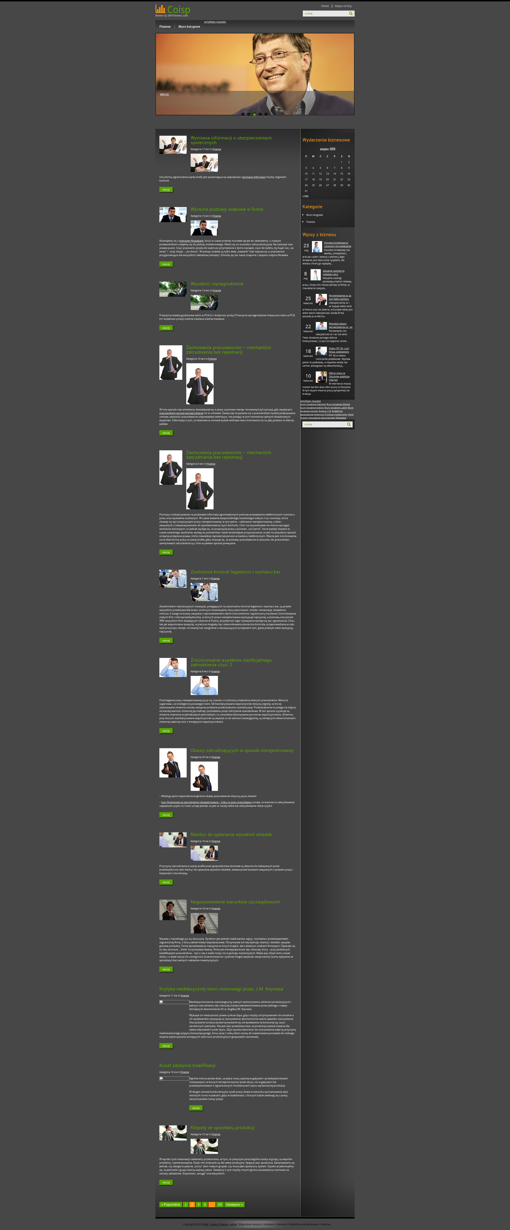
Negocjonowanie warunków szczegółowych (235, 902)
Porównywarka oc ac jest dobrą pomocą (340, 297)
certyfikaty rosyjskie (215, 22)
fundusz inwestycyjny (336, 414)
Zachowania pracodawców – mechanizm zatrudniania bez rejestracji (228, 349)
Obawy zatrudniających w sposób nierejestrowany (242, 750)
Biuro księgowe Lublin (336, 407)
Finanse (165, 26)
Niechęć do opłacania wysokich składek (231, 834)
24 (220, 1204)
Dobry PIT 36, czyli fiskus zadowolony (339, 350)
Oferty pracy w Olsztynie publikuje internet (339, 376)
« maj (305, 195)
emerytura (319, 414)
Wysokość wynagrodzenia (217, 284)
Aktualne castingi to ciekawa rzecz (333, 272)
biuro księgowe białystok (313, 404)
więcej (164, 94)
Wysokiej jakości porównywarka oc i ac (341, 325)
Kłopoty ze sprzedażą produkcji (223, 1127)
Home (325, 6)
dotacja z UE (325, 411)
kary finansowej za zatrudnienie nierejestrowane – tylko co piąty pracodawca (206, 802)
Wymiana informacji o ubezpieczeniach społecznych (231, 140)
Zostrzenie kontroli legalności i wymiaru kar (235, 572)
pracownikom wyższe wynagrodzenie (181, 413)
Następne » (234, 1204)
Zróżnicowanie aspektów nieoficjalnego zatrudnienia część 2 (231, 662)
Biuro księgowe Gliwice (338, 404)
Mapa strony (343, 6)
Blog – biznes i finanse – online (220, 1224)
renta (350, 414)
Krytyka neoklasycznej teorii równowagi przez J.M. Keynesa (221, 989)
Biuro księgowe (189, 26)
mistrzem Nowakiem (191, 240)
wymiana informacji (253, 177)
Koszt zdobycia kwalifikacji (187, 1065)
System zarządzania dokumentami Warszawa (323, 417)
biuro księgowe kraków (312, 407)
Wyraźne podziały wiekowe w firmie (227, 209)
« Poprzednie (170, 1204)
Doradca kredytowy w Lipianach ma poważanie (337, 244)
